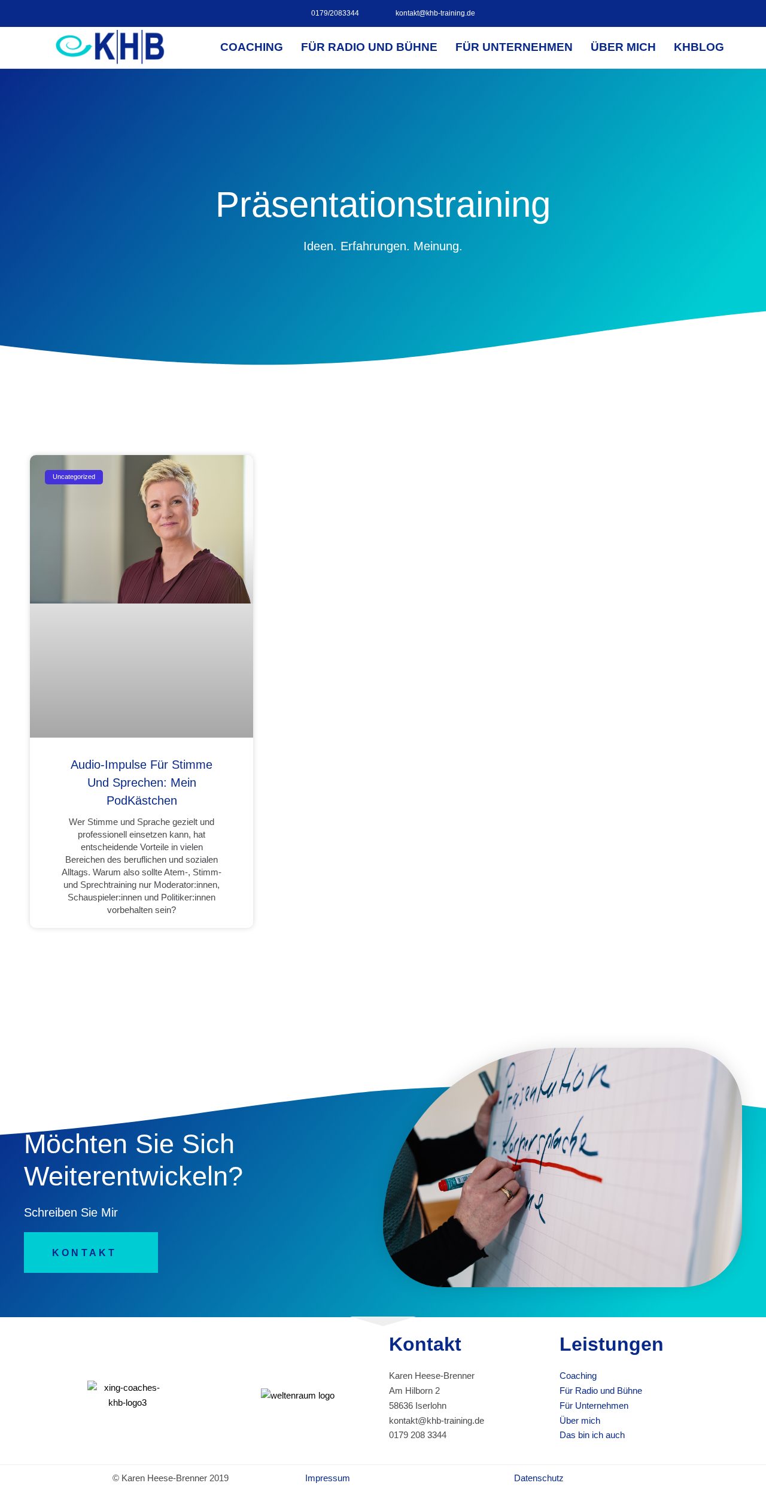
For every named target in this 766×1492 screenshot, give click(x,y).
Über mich (623, 47)
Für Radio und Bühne (369, 47)
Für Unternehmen (514, 47)
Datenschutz (539, 1478)
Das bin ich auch (592, 1435)
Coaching (251, 47)
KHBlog (699, 47)
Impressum (327, 1478)
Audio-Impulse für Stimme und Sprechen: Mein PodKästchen (141, 782)
